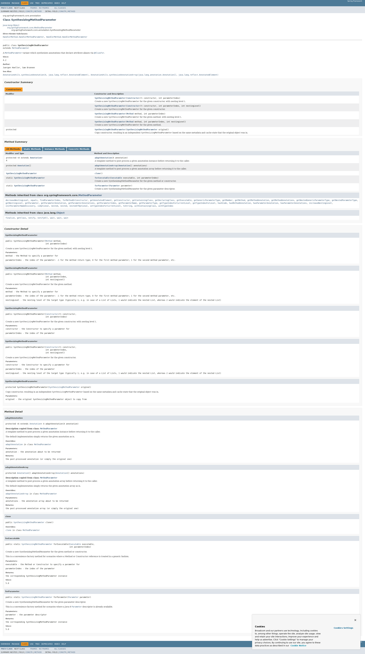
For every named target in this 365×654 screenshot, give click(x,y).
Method (38, 11)
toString (127, 206)
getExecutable (184, 200)
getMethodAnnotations (282, 200)
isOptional (43, 206)
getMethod (240, 200)
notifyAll (42, 218)
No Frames (44, 8)
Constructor (133, 98)
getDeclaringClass (164, 200)
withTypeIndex (165, 206)
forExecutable (102, 178)
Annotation (35, 158)
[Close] (355, 620)
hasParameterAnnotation (265, 203)
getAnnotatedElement (101, 200)
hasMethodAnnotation (240, 203)
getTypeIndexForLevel (204, 203)
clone (97, 173)
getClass (21, 218)
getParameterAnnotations (81, 203)
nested (54, 206)
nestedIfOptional (78, 206)
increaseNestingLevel (320, 203)
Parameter (115, 186)
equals (34, 200)
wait (52, 218)
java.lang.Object (11, 25)
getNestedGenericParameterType (312, 200)
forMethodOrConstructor (75, 200)
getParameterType (148, 203)
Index (57, 3)
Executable (116, 178)
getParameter (32, 203)
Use (32, 3)
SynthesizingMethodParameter (110, 98)
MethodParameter (20, 48)
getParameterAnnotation (53, 203)
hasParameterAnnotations (293, 203)
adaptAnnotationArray (106, 165)
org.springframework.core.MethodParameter (29, 28)
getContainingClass (142, 200)
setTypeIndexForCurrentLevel (105, 206)
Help (63, 3)
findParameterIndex (50, 200)
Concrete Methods (79, 149)
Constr (29, 11)
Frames (33, 8)
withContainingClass (145, 206)
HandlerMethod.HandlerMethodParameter (23, 37)
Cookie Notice (298, 645)
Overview (5, 3)
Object (60, 212)
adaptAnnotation (103, 158)
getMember (227, 200)
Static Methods (32, 149)
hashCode (222, 203)
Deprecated (47, 3)
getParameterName (127, 203)
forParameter (101, 186)
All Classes (60, 8)
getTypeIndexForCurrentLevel (175, 203)
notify (31, 218)
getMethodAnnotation (258, 200)
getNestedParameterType (344, 200)
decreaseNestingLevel (17, 200)
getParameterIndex (106, 203)
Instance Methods (55, 149)
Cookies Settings (343, 628)
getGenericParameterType (207, 200)
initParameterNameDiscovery (20, 206)
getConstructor (122, 200)
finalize (10, 218)
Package (16, 3)
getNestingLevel (14, 203)
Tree (37, 3)
